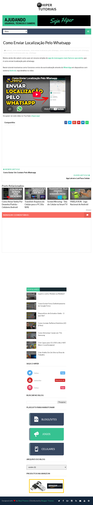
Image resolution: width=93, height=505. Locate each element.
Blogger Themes (47, 501)
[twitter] (59, 501)
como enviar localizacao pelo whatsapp (45, 50)
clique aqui (35, 116)
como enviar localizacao (21, 50)
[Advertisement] (46, 144)
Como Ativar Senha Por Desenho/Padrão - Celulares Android (12, 204)
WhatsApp (67, 67)
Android (12, 71)
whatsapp (32, 53)
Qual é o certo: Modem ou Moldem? (51, 294)
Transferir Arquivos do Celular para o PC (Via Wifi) (34, 204)
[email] (80, 501)
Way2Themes (23, 501)
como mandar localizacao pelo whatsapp (74, 50)
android (9, 50)
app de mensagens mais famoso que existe (65, 58)
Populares (33, 289)
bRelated (88, 210)
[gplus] (67, 501)
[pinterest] (89, 501)
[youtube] (84, 501)
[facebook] (63, 501)
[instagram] (72, 501)
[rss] (76, 501)
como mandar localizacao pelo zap (15, 53)
